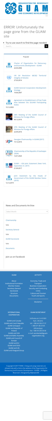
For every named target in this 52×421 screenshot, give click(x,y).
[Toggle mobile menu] (47, 15)
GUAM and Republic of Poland (14, 329)
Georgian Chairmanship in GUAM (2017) (29, 139)
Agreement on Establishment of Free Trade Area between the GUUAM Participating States (30, 102)
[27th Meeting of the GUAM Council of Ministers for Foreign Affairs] (9, 127)
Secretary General (12, 229)
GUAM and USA (14, 333)
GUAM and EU (14, 343)
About (14, 281)
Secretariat (14, 291)
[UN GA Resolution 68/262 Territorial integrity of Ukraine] (9, 75)
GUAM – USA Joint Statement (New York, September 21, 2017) (30, 164)
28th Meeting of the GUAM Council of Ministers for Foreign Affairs (30, 116)
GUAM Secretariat (12, 239)
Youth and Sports (38, 296)
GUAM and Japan (14, 326)
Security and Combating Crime (38, 289)
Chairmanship (11, 220)
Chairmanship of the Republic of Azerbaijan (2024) (30, 152)
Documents (10, 248)
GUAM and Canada (14, 321)
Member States (14, 286)
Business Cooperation (38, 286)
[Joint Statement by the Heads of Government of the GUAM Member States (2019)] (9, 176)
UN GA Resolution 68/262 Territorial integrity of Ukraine (30, 76)
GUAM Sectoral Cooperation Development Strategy (30, 89)
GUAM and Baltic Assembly (14, 335)
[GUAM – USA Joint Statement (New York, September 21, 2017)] (9, 163)
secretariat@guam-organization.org (40, 334)
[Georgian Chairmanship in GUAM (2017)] (9, 139)
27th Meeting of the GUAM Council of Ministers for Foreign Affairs (30, 128)
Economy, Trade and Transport (38, 282)
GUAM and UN (14, 348)
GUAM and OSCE (14, 345)
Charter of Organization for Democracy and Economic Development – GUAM (30, 64)
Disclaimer (38, 302)
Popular (26, 57)
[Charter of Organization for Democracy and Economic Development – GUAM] (9, 63)
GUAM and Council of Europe (14, 339)
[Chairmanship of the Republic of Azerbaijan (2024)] (9, 151)
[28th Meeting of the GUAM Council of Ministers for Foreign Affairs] (9, 115)
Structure (14, 293)
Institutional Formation (14, 283)
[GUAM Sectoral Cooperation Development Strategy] (9, 88)
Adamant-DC (34, 373)
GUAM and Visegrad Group (14, 350)
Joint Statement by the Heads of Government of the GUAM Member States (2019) (30, 178)
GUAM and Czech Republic (14, 323)
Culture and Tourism (38, 293)
